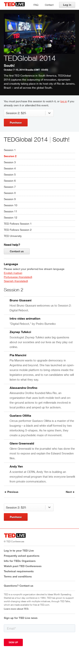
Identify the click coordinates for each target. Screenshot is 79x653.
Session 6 (10, 180)
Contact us (17, 251)
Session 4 (10, 168)
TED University (13, 235)
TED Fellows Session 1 (18, 223)
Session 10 (10, 205)
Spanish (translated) (16, 281)
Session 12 (10, 217)
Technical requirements (19, 571)
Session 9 (10, 199)
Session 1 (10, 150)
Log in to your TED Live (19, 550)
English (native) (13, 273)
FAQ (36, 4)
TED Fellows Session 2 (18, 229)
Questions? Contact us (18, 585)
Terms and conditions (18, 576)
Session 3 (10, 162)
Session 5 (10, 174)
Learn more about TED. (16, 608)
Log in (67, 4)
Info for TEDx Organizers (20, 560)
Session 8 (10, 193)
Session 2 (10, 156)
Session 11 (10, 211)
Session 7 (10, 186)
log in (63, 101)
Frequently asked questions (22, 555)
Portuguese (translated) (18, 277)
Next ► (70, 491)
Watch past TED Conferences (23, 566)
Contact (49, 4)
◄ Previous (11, 491)
